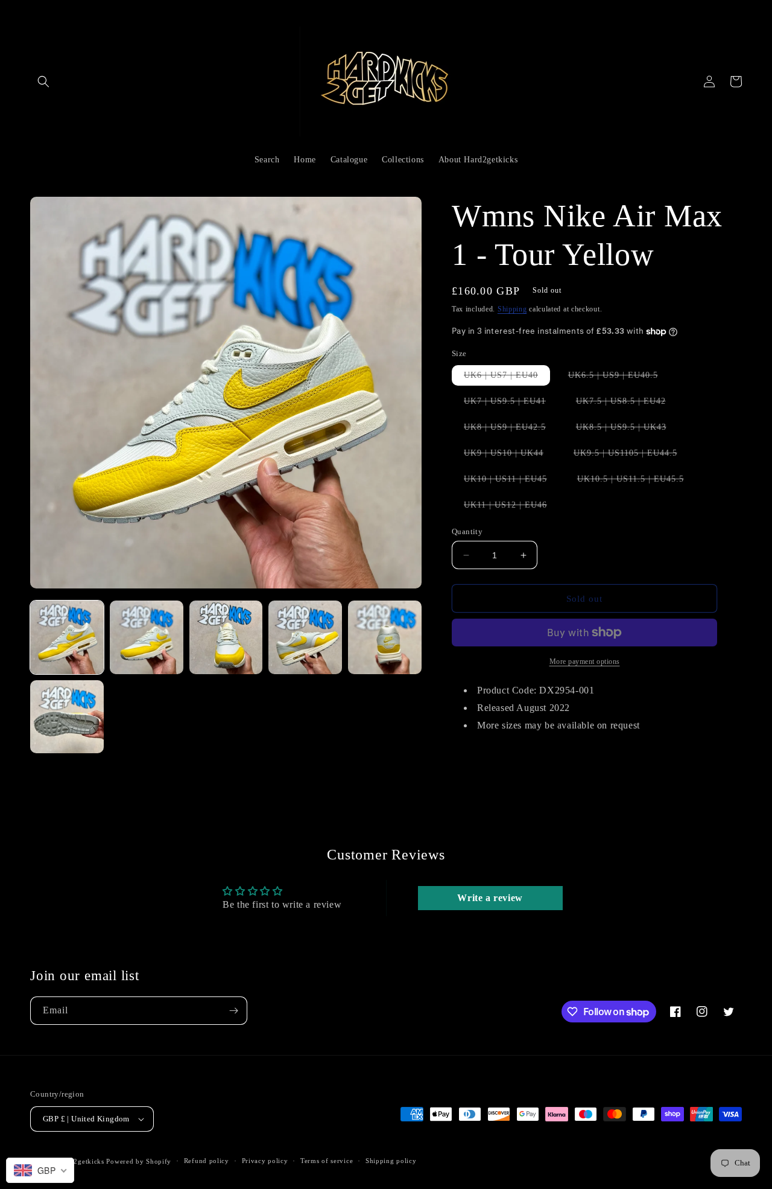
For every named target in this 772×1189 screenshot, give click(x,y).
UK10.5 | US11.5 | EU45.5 (636, 481)
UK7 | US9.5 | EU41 (511, 404)
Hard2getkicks (81, 1161)
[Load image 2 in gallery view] (146, 637)
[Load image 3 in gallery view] (226, 637)
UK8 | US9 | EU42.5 (511, 430)
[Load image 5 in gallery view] (385, 637)
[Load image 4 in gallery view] (305, 637)
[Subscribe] (233, 1010)
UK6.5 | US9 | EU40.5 (619, 378)
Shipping (512, 309)
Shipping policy (391, 1160)
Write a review (489, 898)
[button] (43, 81)
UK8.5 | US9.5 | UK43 (627, 430)
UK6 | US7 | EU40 (507, 378)
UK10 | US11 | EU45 (511, 481)
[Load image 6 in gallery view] (67, 717)
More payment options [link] (584, 661)
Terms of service (326, 1160)
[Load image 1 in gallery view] (67, 637)
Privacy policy (265, 1160)
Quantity (467, 531)
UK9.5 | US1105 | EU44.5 (631, 456)
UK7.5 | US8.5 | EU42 (627, 404)
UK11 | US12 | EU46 (511, 507)
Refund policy (206, 1160)
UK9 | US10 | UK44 (509, 456)
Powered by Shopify (138, 1161)
